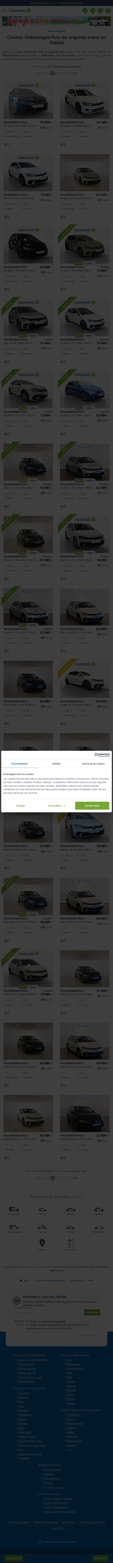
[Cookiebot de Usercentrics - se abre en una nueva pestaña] (97, 755)
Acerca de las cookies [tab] (93, 763)
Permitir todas (92, 805)
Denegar (20, 805)
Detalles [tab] (56, 763)
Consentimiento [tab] (19, 763)
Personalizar (54, 805)
